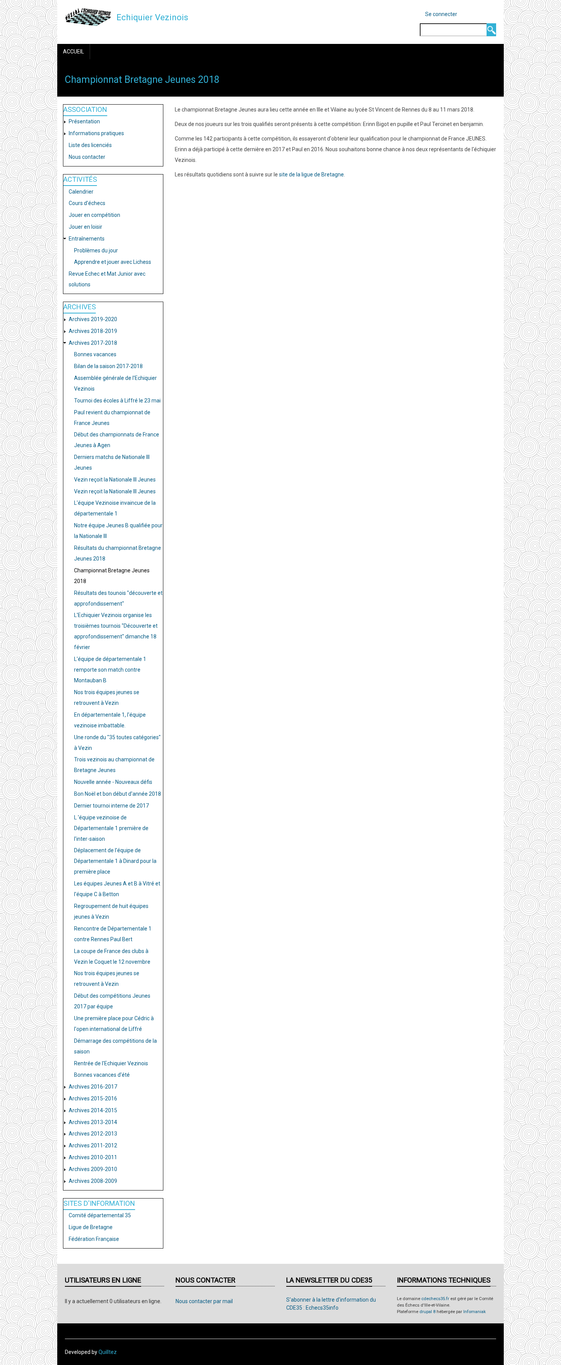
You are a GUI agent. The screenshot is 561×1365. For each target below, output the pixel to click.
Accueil (73, 51)
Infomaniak (474, 1311)
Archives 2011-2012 (93, 1145)
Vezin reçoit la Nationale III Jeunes (115, 480)
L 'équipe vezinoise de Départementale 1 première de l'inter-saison (111, 828)
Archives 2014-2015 (93, 1110)
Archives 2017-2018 (93, 343)
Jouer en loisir (85, 227)
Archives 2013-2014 (93, 1122)
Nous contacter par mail (204, 1301)
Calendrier (81, 192)
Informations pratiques (96, 133)
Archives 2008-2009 (93, 1181)
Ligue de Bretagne (91, 1227)
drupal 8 (427, 1311)
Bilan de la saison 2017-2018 (108, 366)
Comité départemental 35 (100, 1215)
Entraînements (87, 239)
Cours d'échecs (87, 203)
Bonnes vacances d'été (102, 1075)
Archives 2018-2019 (93, 331)
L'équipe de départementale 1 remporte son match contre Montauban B (110, 669)
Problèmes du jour (96, 250)
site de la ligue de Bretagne (311, 174)
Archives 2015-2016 (93, 1098)
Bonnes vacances (95, 354)
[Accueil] (88, 17)
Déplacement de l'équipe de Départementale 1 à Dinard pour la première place (115, 861)
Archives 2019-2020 (93, 319)
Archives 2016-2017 (93, 1087)
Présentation (84, 121)
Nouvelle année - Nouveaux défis (113, 782)
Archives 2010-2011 (93, 1157)
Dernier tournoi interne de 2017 (111, 806)
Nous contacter (87, 157)
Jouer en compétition (94, 215)
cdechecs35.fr (435, 1298)
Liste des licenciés (90, 145)
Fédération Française (94, 1239)
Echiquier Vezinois (152, 17)
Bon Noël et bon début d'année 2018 (117, 794)
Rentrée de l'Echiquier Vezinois (111, 1063)
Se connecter (441, 14)
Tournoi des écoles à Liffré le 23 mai (117, 400)
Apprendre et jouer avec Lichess (112, 262)
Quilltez (107, 1352)
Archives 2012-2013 (93, 1134)
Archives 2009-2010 (93, 1169)
